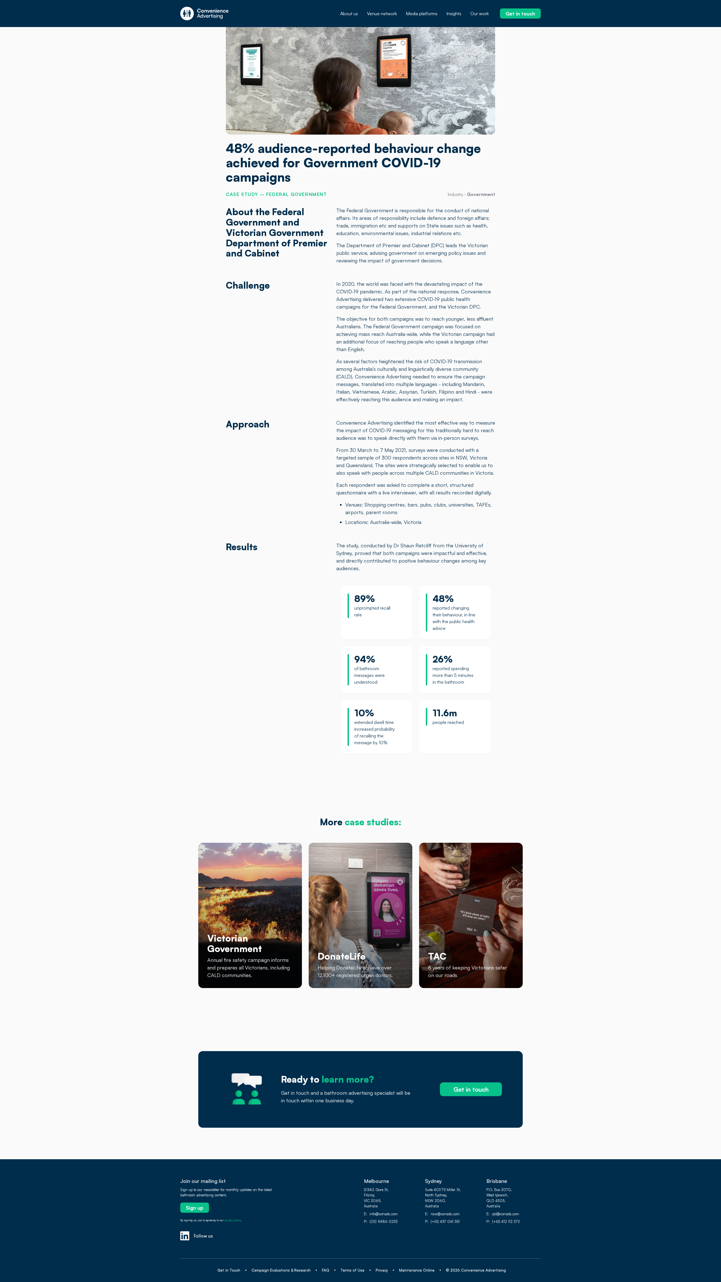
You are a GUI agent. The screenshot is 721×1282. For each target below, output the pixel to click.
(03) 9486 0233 (384, 1221)
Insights (453, 13)
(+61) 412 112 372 (506, 1221)
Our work (479, 13)
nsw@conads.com (445, 1214)
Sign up (194, 1208)
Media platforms (421, 13)
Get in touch (520, 13)
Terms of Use (352, 1270)
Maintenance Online (417, 1270)
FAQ (325, 1270)
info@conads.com (384, 1214)
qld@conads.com (505, 1214)
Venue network (382, 13)
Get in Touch (228, 1270)
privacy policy (232, 1220)
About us (349, 13)
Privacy (382, 1270)
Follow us (203, 1236)
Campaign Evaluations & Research (281, 1270)
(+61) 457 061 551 (445, 1221)
